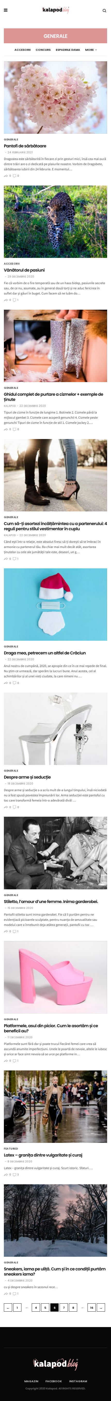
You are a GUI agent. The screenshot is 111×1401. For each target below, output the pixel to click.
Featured (11, 1148)
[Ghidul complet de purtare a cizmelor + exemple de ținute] (55, 346)
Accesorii (22, 50)
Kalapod (10, 406)
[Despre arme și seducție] (55, 729)
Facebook (53, 1381)
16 (91, 1308)
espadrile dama (68, 50)
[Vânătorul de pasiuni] (55, 221)
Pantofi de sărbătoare (25, 146)
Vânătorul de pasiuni (24, 270)
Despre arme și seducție (27, 777)
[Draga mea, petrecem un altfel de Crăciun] (55, 604)
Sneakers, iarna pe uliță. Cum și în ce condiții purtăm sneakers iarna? (55, 1271)
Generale (11, 139)
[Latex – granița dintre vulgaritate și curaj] (55, 1106)
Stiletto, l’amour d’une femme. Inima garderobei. (51, 902)
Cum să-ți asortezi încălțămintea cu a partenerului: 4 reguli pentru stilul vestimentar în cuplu (55, 526)
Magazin (31, 1381)
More (89, 50)
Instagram (78, 1381)
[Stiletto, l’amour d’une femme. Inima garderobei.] (55, 853)
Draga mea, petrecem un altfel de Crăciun (45, 653)
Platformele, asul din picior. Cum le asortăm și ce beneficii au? (51, 1028)
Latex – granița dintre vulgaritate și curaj (43, 1155)
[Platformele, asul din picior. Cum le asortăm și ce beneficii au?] (55, 977)
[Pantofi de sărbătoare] (55, 97)
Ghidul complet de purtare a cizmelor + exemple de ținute (53, 396)
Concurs (43, 50)
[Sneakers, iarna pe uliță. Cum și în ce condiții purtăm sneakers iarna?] (55, 1220)
